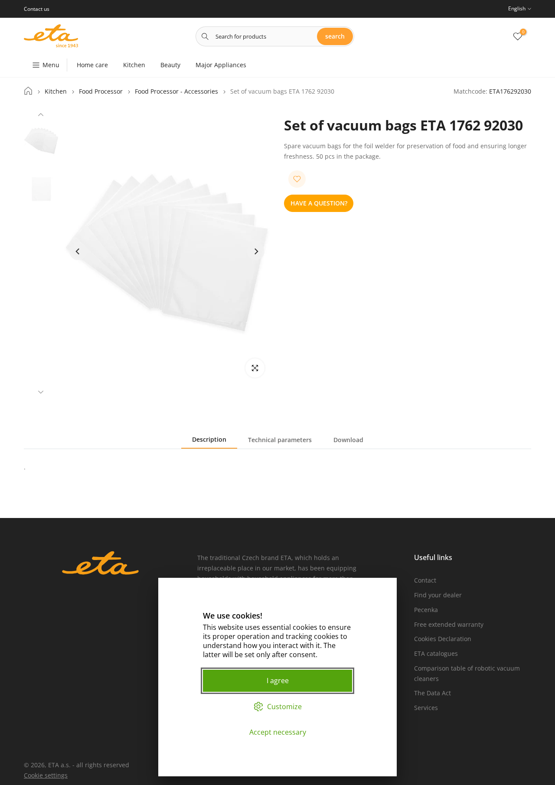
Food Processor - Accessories (176, 91)
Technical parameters (280, 440)
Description (209, 439)
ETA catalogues (436, 653)
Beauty (170, 65)
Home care (92, 65)
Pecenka (426, 610)
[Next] (40, 391)
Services (426, 708)
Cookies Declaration (442, 639)
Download (348, 440)
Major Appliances (221, 65)
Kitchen (134, 65)
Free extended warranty (448, 624)
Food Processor (101, 91)
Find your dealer (438, 595)
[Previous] (40, 115)
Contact (425, 580)
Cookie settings (46, 775)
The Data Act (432, 693)
